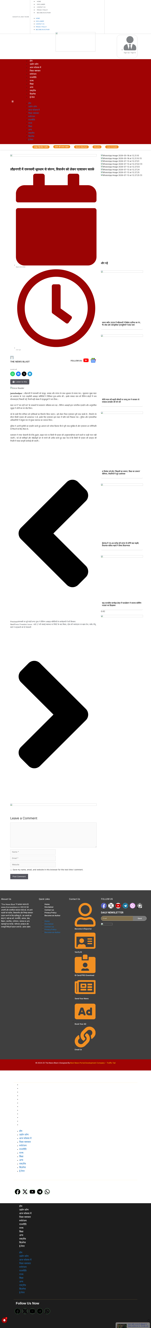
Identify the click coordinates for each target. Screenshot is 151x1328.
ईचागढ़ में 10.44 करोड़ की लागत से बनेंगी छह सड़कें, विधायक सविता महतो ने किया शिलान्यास (120, 544)
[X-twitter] (111, 905)
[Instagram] (132, 905)
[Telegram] (30, 374)
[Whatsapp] (47, 1192)
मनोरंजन (33, 74)
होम (31, 61)
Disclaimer (41, 4)
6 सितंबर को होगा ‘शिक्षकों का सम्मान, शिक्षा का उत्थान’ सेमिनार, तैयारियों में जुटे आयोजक (121, 472)
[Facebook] (18, 374)
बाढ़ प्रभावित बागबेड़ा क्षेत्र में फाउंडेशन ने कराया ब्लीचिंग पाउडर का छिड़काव (121, 604)
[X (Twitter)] (24, 374)
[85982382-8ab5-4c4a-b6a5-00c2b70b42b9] (53, 156)
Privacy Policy (42, 10)
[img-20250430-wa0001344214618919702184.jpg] (122, 616)
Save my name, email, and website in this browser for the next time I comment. (48, 870)
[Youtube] (86, 360)
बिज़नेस (33, 94)
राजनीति (33, 77)
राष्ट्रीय (33, 90)
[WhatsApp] (12, 374)
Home (39, 1)
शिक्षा (32, 84)
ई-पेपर (32, 97)
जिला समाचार (35, 71)
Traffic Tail (111, 1063)
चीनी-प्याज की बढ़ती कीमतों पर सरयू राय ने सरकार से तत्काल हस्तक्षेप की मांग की (120, 400)
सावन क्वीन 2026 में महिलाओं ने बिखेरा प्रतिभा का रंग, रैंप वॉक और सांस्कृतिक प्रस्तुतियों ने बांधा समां (121, 323)
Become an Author (44, 13)
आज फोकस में (35, 67)
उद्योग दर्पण (34, 64)
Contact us (41, 7)
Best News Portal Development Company (87, 1063)
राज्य (31, 80)
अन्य (31, 87)
